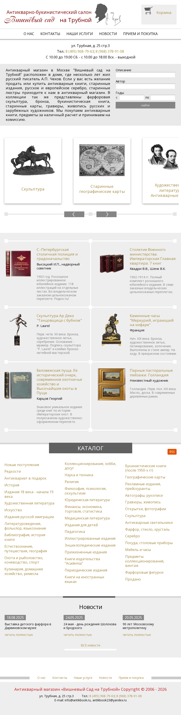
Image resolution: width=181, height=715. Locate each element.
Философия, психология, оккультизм (85, 491)
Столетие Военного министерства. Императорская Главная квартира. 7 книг (153, 256)
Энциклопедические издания (90, 545)
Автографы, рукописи (144, 495)
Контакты (50, 33)
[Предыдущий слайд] (74, 214)
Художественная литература (29, 503)
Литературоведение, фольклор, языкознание (25, 526)
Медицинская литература (87, 518)
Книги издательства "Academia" (82, 561)
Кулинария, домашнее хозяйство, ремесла (23, 571)
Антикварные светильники (149, 522)
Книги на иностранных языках (84, 579)
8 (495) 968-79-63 (80, 51)
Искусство (13, 510)
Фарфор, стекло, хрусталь (147, 529)
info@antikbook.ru (78, 700)
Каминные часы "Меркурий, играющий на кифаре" (152, 320)
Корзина (163, 12)
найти (145, 105)
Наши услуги (79, 33)
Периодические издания (86, 570)
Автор (120, 81)
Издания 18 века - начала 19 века (28, 494)
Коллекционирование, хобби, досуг (90, 466)
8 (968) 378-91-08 (110, 51)
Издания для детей (81, 525)
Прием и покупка (140, 33)
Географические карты (145, 477)
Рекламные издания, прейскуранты (143, 486)
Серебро (132, 536)
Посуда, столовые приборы (149, 542)
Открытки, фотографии (145, 508)
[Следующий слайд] (106, 214)
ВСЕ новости (90, 645)
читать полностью (19, 635)
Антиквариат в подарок (25, 478)
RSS (172, 452)
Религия (72, 481)
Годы (120, 93)
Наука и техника (79, 474)
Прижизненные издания (86, 552)
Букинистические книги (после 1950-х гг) (145, 468)
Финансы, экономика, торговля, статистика (83, 509)
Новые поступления (21, 464)
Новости (108, 33)
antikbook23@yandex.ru (109, 700)
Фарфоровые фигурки (144, 572)
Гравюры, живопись (143, 502)
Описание (123, 70)
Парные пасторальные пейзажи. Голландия (151, 372)
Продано (133, 579)
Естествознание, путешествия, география (25, 548)
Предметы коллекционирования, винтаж (144, 561)
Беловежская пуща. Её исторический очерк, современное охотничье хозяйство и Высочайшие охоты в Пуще (59, 381)
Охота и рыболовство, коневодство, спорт (23, 560)
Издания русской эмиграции (29, 516)
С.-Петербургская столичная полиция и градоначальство (57, 254)
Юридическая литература (87, 499)
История (11, 485)
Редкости (12, 471)
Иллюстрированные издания (90, 538)
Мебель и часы (138, 549)
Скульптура (135, 515)
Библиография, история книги (24, 537)
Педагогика (75, 531)
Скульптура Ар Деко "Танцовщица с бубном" (59, 318)
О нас (29, 33)
